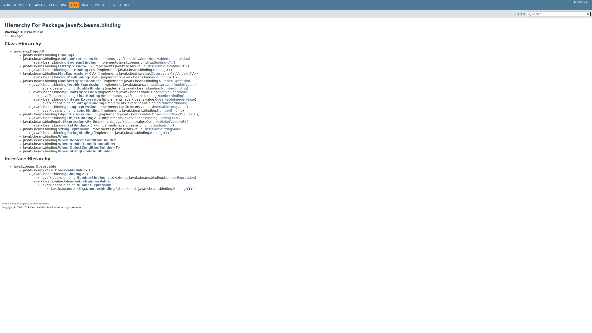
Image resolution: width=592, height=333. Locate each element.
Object (36, 51)
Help (127, 5)
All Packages (14, 36)
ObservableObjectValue (171, 114)
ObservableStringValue (162, 129)
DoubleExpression (84, 84)
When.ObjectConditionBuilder (85, 147)
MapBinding (78, 77)
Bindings (66, 55)
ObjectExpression (74, 114)
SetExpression (71, 121)
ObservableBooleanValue (168, 59)
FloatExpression (82, 92)
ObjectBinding (80, 118)
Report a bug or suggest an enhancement (25, 203)
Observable (46, 166)
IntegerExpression (84, 99)
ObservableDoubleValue (174, 84)
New (85, 5)
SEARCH (519, 14)
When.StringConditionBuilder (85, 151)
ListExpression (71, 66)
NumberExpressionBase (80, 81)
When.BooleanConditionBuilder (87, 140)
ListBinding (77, 70)
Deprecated (100, 5)
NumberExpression (174, 81)
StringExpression (73, 129)
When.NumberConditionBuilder (87, 144)
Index (116, 5)
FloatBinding (88, 96)
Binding (160, 62)
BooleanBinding (81, 62)
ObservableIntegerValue (175, 99)
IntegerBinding (90, 103)
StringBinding (80, 133)
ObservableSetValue (162, 121)
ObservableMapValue (168, 73)
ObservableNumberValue (87, 181)
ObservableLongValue (169, 107)
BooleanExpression (75, 59)
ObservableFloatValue (169, 92)
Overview (8, 5)
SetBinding (77, 125)
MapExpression (72, 73)
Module (25, 5)
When (63, 136)
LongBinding (88, 110)
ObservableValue (70, 170)
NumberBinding (174, 88)
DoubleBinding (90, 88)
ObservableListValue (163, 66)
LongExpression (81, 107)
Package (40, 5)
